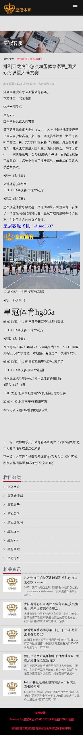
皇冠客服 (35, 59)
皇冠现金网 (45, 728)
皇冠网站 (11, 549)
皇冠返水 (11, 531)
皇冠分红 (28, 378)
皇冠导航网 (51, 213)
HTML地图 (67, 719)
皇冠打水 (11, 558)
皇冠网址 (22, 59)
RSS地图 (54, 719)
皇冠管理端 (13, 496)
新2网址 (66, 728)
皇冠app (8, 115)
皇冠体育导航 (20, 728)
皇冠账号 (11, 504)
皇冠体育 (33, 728)
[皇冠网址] (17, 5)
